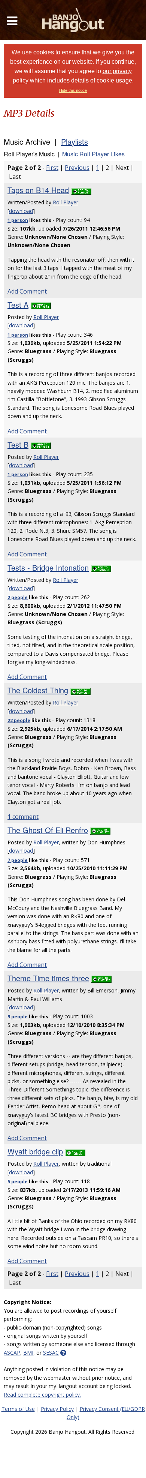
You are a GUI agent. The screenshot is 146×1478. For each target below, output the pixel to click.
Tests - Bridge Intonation (48, 567)
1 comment (23, 816)
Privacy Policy (57, 1408)
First (52, 167)
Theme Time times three (48, 978)
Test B (17, 444)
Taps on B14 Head (38, 189)
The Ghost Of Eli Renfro (47, 829)
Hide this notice (73, 90)
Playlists (74, 141)
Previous (77, 167)
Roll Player (65, 202)
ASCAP (12, 1352)
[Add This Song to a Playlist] (81, 189)
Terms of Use (18, 1408)
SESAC (51, 1352)
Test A (17, 304)
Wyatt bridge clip (35, 1151)
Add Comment (27, 291)
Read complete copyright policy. (42, 1394)
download (21, 210)
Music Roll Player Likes (93, 154)
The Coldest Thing (37, 690)
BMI (28, 1352)
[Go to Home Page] (73, 20)
